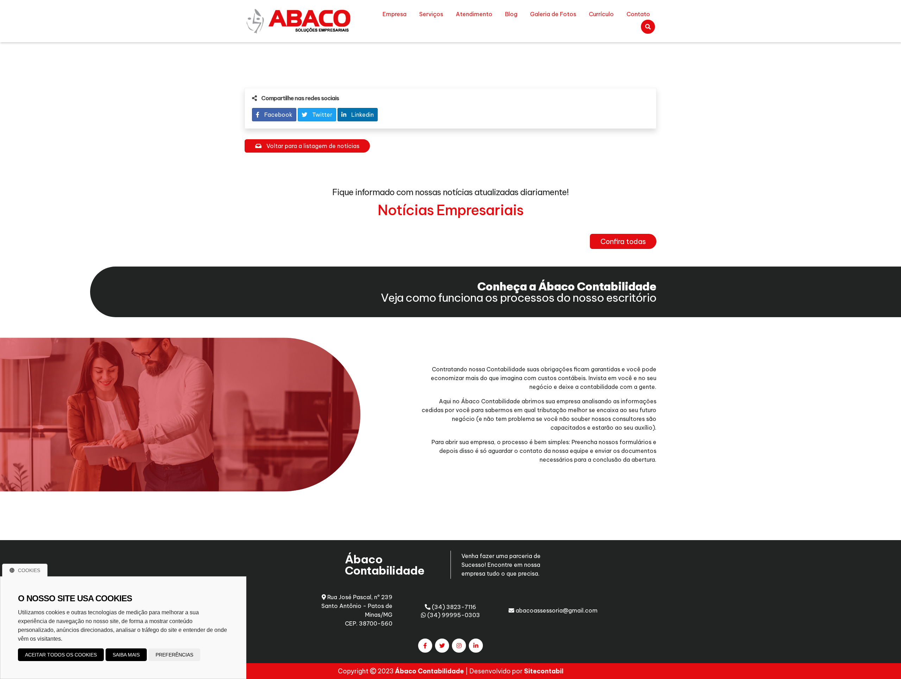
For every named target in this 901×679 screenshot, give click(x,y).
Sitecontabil (543, 671)
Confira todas (623, 241)
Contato (638, 14)
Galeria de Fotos (553, 14)
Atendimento (474, 14)
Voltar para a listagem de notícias (312, 145)
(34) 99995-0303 (453, 615)
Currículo (601, 14)
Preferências (174, 655)
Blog (511, 14)
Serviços (431, 14)
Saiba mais (126, 655)
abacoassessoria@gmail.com (556, 610)
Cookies (29, 570)
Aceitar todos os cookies (61, 655)
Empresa (395, 14)
